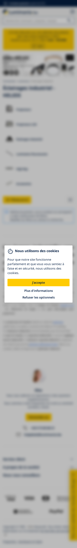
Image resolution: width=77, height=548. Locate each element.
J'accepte (38, 282)
